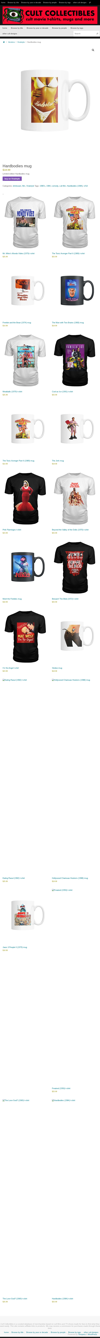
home (3, 3)
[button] (93, 50)
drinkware (17, 186)
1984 (48, 186)
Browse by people (50, 3)
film (23, 186)
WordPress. (92, 1334)
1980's (42, 186)
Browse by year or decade (31, 3)
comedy (55, 186)
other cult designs (79, 3)
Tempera (82, 1334)
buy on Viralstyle (12, 179)
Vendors (11, 42)
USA (86, 186)
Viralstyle (21, 42)
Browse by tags (65, 3)
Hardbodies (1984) (75, 186)
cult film (62, 186)
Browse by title (13, 3)
